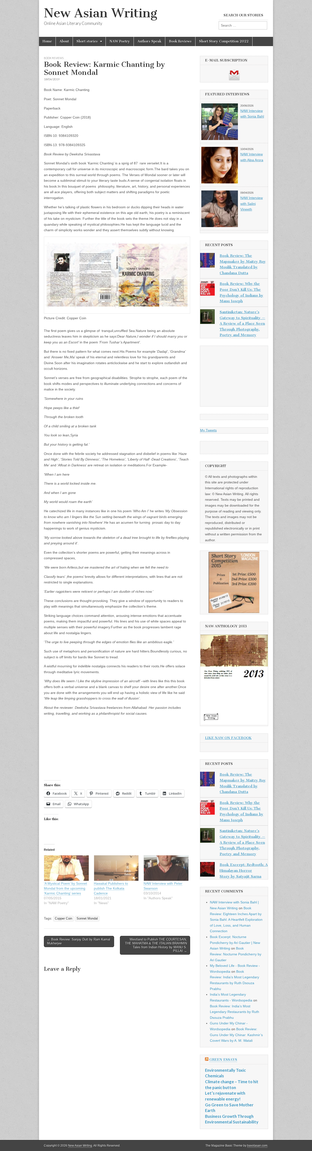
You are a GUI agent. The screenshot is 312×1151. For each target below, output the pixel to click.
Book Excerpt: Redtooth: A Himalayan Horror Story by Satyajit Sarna (244, 870)
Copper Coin (63, 918)
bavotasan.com (257, 1145)
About (64, 41)
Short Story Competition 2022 (224, 41)
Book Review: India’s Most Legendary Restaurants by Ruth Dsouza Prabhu (234, 1012)
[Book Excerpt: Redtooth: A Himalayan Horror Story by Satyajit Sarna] (207, 870)
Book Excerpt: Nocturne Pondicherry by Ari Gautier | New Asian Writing (235, 942)
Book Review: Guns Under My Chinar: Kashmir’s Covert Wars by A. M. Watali (236, 1034)
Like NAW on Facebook (228, 738)
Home (47, 41)
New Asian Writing (100, 13)
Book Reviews (180, 41)
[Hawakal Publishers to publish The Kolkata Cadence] (116, 868)
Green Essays (223, 1060)
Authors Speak (149, 41)
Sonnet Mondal (87, 918)
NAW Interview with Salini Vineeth (251, 203)
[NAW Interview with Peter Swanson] (166, 868)
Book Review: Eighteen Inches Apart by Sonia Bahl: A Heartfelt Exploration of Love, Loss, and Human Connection (236, 919)
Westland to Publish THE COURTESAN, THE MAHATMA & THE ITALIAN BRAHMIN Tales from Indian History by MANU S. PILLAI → (156, 945)
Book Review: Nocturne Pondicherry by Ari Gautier (235, 954)
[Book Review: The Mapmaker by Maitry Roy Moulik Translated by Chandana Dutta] (207, 261)
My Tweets (208, 430)
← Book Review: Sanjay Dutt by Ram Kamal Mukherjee (78, 941)
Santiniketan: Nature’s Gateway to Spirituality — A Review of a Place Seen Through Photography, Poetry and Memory (242, 323)
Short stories (87, 41)
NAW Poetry (119, 41)
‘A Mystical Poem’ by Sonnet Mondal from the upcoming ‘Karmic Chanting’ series (65, 888)
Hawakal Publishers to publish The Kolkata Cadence (111, 888)
